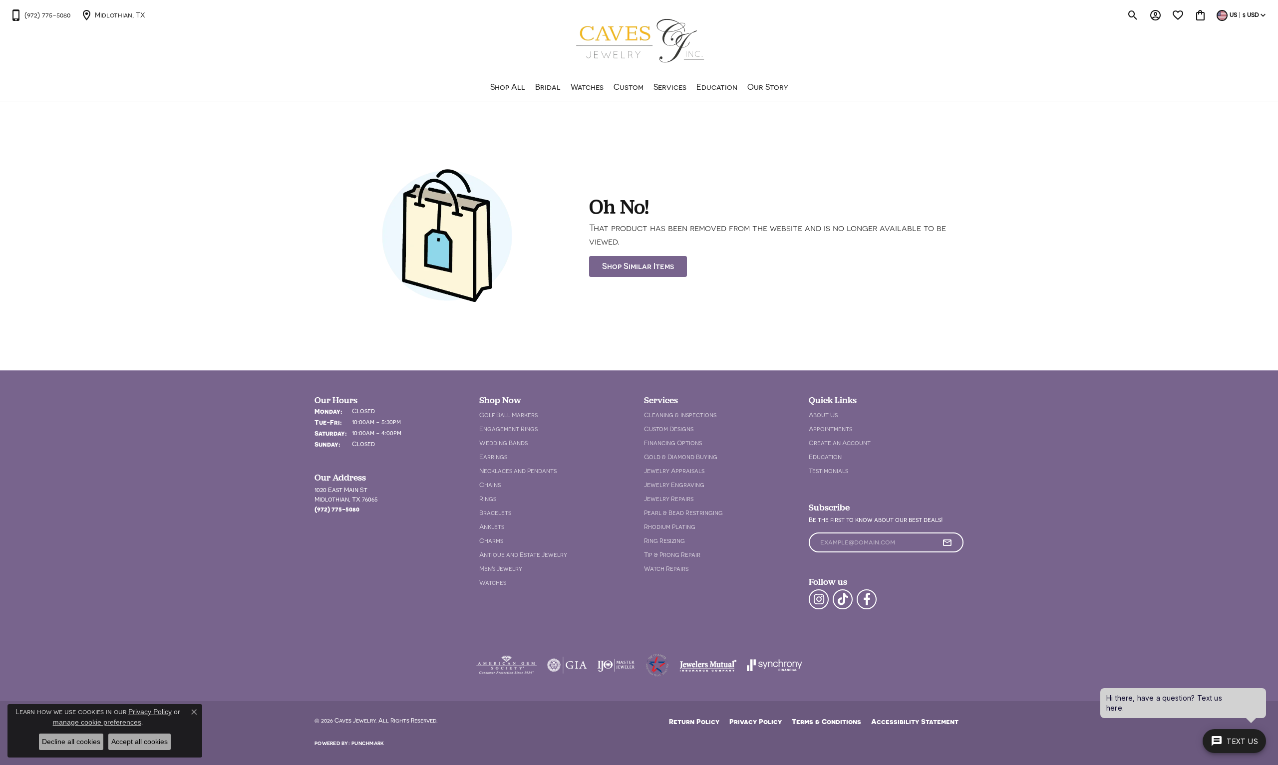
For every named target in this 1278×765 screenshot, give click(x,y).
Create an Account (840, 443)
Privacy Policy (755, 721)
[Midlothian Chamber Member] (656, 665)
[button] (1133, 15)
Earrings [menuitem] (493, 457)
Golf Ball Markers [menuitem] (508, 415)
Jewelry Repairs (668, 499)
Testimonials (828, 471)
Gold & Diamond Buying (680, 457)
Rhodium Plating (669, 526)
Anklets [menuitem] (491, 526)
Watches (587, 86)
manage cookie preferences (97, 722)
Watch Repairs (666, 568)
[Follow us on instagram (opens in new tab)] (819, 599)
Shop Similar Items (638, 266)
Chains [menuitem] (490, 485)
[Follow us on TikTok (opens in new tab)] (843, 599)
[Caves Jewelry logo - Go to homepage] (639, 42)
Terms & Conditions (826, 721)
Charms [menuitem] (491, 540)
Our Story (767, 86)
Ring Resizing (664, 540)
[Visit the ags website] (506, 665)
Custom (628, 86)
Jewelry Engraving (674, 485)
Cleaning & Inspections (680, 415)
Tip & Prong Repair (672, 554)
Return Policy (694, 721)
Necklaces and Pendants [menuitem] (518, 471)
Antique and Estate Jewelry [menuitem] (523, 554)
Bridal (548, 86)
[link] (40, 15)
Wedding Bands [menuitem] (503, 443)
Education (716, 86)
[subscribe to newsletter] (947, 542)
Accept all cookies (139, 742)
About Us (823, 415)
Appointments (830, 429)
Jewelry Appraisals (674, 471)
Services (669, 86)
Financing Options (673, 443)
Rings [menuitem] (487, 499)
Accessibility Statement (914, 721)
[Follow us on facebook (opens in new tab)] (867, 599)
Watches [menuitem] (492, 582)
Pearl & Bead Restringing (683, 512)
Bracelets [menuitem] (495, 512)
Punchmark (367, 743)
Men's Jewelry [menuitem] (500, 568)
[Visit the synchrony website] (774, 665)
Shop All (507, 86)
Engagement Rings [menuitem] (508, 429)
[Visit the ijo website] (616, 665)
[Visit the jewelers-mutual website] (708, 665)
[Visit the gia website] (567, 665)
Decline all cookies (71, 742)
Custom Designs (668, 429)
